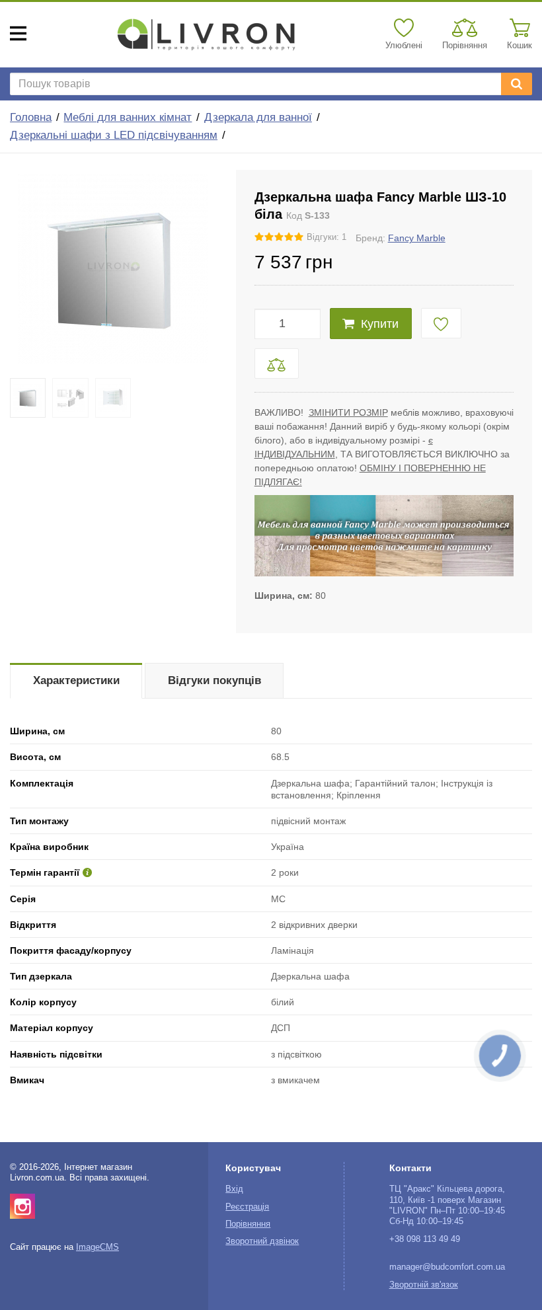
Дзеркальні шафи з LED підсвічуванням (113, 135)
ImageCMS (97, 1247)
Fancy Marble (416, 238)
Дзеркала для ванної (258, 117)
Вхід (234, 1189)
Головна (31, 117)
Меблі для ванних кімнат (127, 117)
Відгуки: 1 (326, 237)
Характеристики (76, 680)
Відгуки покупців (214, 680)
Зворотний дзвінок (262, 1241)
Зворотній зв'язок (423, 1285)
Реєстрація (247, 1207)
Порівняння (247, 1224)
